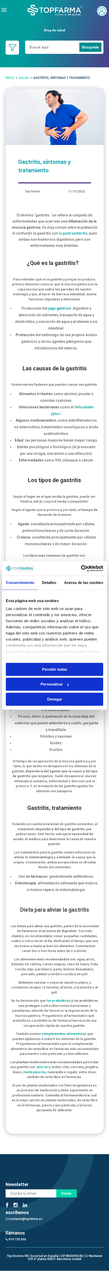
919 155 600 (17, 1239)
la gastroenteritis (73, 233)
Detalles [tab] (49, 582)
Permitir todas (54, 669)
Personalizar (52, 684)
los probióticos (58, 1001)
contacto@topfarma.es (25, 1219)
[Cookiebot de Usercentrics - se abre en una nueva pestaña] (81, 568)
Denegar (54, 699)
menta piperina (34, 1072)
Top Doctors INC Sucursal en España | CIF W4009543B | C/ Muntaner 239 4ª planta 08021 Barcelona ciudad (54, 1257)
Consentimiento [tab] (20, 582)
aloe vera (43, 1067)
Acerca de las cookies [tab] (83, 582)
